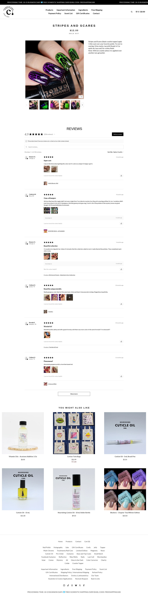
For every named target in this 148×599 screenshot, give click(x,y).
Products (49, 10)
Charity (103, 560)
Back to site (95, 579)
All (67, 560)
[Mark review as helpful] (121, 175)
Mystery (60, 560)
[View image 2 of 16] (44, 104)
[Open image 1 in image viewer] (54, 69)
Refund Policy (97, 572)
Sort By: (110, 152)
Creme (51, 560)
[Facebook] (84, 585)
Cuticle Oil (49, 554)
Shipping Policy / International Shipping (75, 572)
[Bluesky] (76, 585)
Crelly (88, 547)
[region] (74, 2)
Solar (43, 560)
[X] (80, 585)
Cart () (87, 541)
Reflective (63, 557)
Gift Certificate (77, 547)
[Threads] (72, 585)
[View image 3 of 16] (54, 104)
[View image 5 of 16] (75, 104)
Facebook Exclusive (48, 557)
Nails (83, 557)
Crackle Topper (77, 563)
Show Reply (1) (48, 218)
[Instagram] (64, 585)
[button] (54, 134)
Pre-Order (60, 554)
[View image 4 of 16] (65, 104)
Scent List (68, 13)
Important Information (66, 10)
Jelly (95, 547)
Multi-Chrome (48, 551)
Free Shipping (96, 10)
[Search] (132, 11)
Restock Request (81, 579)
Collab (67, 563)
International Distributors (58, 576)
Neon (103, 551)
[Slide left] (26, 105)
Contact (96, 13)
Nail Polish (47, 547)
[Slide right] (82, 105)
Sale (67, 547)
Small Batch (98, 554)
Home (60, 541)
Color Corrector (92, 560)
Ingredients (83, 10)
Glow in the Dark (77, 560)
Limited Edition (81, 551)
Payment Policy (54, 13)
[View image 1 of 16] (33, 104)
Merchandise (102, 557)
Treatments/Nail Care (65, 551)
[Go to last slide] (27, 70)
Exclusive (70, 554)
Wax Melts (74, 557)
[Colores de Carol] (8, 12)
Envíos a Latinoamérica (79, 576)
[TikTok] (68, 585)
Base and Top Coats (84, 554)
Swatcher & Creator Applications (60, 579)
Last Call (91, 557)
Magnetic (94, 551)
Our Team (95, 576)
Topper (102, 547)
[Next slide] (81, 70)
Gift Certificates (83, 13)
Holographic (58, 547)
